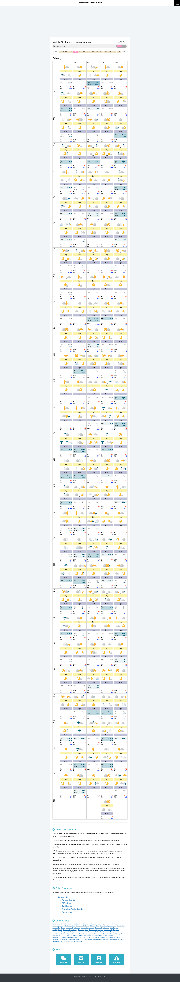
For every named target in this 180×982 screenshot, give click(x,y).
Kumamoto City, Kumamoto (86, 932)
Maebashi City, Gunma (58, 928)
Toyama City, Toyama (86, 939)
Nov (114, 51)
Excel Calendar (67, 906)
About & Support (67, 912)
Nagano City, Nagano (72, 933)
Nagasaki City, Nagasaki (86, 933)
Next (124, 51)
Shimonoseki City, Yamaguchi (60, 941)
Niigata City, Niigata (108, 933)
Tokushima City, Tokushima (60, 939)
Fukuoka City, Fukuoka (89, 924)
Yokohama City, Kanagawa (59, 932)
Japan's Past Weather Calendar (90, 3)
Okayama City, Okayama (59, 935)
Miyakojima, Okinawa (98, 935)
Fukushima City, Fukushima (108, 926)
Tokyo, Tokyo (56, 924)
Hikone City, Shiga (72, 937)
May (88, 51)
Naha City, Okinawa (72, 935)
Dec (119, 51)
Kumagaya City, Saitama (59, 937)
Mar (80, 51)
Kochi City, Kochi (73, 932)
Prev (56, 51)
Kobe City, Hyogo (114, 928)
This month (64, 51)
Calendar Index (63, 897)
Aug (101, 51)
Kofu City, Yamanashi (76, 941)
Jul (97, 51)
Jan (71, 51)
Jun (93, 51)
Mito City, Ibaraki (57, 930)
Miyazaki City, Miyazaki (58, 933)
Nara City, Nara (98, 933)
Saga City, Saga (109, 935)
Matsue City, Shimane (84, 937)
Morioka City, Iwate (83, 930)
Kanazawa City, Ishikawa (69, 930)
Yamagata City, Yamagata (117, 939)
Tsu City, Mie (98, 932)
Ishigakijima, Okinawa (85, 935)
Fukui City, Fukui (94, 926)
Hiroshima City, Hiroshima (73, 928)
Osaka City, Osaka (66, 924)
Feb (76, 51)
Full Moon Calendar (68, 900)
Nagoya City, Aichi (102, 924)
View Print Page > (122, 42)
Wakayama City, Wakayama (100, 939)
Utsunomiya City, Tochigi (113, 937)
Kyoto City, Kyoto (77, 924)
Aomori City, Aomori (57, 926)
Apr (84, 51)
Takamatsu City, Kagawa (96, 930)
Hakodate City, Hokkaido (102, 928)
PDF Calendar (67, 903)
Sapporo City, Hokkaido (87, 928)
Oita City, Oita (119, 933)
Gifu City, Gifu (120, 926)
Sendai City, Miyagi (108, 932)
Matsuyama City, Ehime (82, 926)
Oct (110, 51)
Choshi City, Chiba (69, 926)
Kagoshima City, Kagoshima (111, 930)
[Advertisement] (90, 21)
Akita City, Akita (112, 924)
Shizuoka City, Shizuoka (98, 937)
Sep (106, 51)
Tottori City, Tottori (74, 939)
